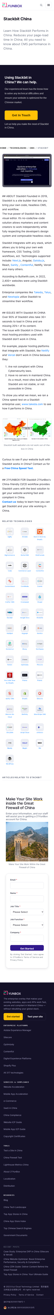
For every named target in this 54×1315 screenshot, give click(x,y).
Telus (47, 292)
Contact (40, 1295)
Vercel (11, 355)
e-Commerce (10, 1101)
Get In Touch (21, 115)
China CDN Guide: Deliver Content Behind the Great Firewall (26, 1268)
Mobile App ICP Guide (14, 1129)
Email (13, 880)
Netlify (45, 350)
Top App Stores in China (15, 1214)
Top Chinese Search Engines (18, 1228)
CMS (32, 148)
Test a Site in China (13, 1150)
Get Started (27, 948)
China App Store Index (15, 1221)
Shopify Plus (10, 1065)
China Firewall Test (13, 1157)
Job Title (15, 906)
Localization (9, 1178)
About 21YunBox (12, 1171)
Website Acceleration (14, 1087)
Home (3, 148)
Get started (13, 1016)
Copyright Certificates (14, 1136)
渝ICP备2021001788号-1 (14, 1302)
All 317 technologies (13, 1072)
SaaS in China (10, 1108)
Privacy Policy (10, 1295)
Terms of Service (26, 1295)
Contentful (26, 264)
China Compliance (12, 1115)
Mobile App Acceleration (16, 1094)
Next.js (16, 260)
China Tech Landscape (15, 1207)
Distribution (9, 1186)
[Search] (41, 5)
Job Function (17, 919)
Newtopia (13, 296)
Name (13, 893)
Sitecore (8, 1037)
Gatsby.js (38, 260)
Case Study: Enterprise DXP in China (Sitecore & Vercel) (26, 1253)
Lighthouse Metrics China (16, 1164)
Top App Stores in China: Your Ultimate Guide (26, 1274)
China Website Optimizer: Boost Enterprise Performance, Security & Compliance (24, 1260)
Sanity (15, 264)
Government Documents (15, 1235)
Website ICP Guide (13, 1122)
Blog (6, 1200)
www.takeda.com (32, 404)
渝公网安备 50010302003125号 (21, 1307)
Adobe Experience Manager (17, 1030)
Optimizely (9, 1044)
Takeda (38, 292)
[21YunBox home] (12, 992)
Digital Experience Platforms (17, 1058)
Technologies (18, 148)
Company (15, 932)
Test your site (35, 1016)
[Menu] (48, 5)
